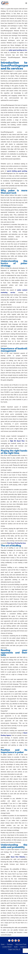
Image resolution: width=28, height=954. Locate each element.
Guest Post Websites (18, 857)
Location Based (6, 947)
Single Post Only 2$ (14, 949)
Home (2, 944)
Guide (16, 947)
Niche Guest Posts (20, 944)
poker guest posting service (18, 50)
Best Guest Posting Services (16, 543)
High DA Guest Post (17, 441)
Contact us (23, 947)
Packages (10, 944)
